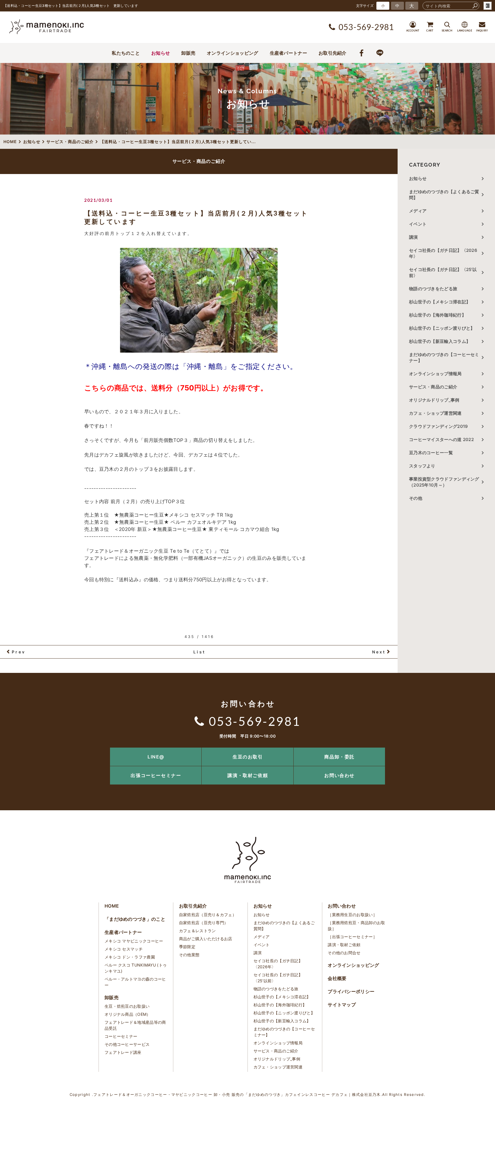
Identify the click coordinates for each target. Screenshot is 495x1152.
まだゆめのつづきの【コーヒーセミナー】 (444, 357)
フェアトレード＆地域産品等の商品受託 (135, 1025)
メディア (418, 211)
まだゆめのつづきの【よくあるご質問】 (444, 194)
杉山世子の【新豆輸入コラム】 (439, 341)
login (488, 6)
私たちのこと (126, 53)
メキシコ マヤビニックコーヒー (134, 940)
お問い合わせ (339, 775)
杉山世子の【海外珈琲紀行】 (437, 315)
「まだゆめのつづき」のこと (135, 919)
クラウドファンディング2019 (438, 426)
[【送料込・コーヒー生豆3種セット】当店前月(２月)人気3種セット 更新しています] (199, 300)
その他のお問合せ (344, 952)
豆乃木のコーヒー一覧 (431, 452)
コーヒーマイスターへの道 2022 (441, 439)
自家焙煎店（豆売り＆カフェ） (207, 914)
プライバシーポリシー (351, 991)
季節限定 (187, 946)
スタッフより (422, 466)
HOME (112, 906)
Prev (18, 651)
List (199, 651)
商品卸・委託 (339, 757)
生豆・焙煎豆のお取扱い (127, 1006)
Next (379, 651)
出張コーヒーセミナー (156, 775)
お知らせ (160, 53)
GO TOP (478, 749)
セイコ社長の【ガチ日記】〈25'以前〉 (443, 272)
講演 (413, 237)
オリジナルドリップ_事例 (434, 400)
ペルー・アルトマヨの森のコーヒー (135, 982)
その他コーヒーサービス (127, 1044)
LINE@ (156, 757)
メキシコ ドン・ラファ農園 (130, 957)
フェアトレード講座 (123, 1052)
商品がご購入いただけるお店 (205, 938)
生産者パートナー (288, 53)
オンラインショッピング (232, 53)
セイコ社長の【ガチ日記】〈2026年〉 (443, 253)
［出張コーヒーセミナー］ (352, 936)
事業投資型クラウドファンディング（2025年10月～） (444, 482)
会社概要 (337, 978)
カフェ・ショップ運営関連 (435, 413)
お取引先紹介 (333, 53)
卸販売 (188, 53)
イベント (418, 224)
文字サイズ (365, 5)
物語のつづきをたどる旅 (433, 288)
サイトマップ (342, 1004)
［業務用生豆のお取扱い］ (352, 914)
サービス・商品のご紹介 (433, 387)
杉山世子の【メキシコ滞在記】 (439, 302)
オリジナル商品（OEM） (128, 1014)
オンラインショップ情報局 (435, 373)
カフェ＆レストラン (197, 930)
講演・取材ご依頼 (247, 775)
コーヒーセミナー (121, 1036)
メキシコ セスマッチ (124, 949)
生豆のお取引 (248, 757)
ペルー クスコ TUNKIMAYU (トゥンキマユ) (136, 968)
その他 (418, 498)
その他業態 (189, 954)
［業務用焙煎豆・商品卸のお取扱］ (356, 925)
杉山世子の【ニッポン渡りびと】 (442, 328)
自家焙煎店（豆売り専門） (203, 922)
